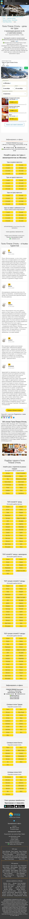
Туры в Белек (14, 865)
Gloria (21, 720)
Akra (21, 732)
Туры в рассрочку (14, 837)
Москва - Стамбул (13, 895)
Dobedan (8, 723)
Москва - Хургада (8, 889)
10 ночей (21, 167)
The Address (8, 777)
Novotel (8, 759)
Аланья (21, 506)
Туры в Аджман (14, 870)
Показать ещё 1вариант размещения (14, 124)
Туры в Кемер (6, 867)
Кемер (21, 509)
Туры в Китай (15, 856)
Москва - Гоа (15, 894)
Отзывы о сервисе (14, 839)
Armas (7, 732)
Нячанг (21, 538)
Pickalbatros (21, 756)
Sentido (21, 753)
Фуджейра (21, 526)
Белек (7, 509)
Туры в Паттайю (6, 871)
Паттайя (21, 529)
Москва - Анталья (21, 886)
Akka (8, 735)
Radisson (8, 756)
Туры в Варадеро (21, 873)
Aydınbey (8, 729)
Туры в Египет (5, 852)
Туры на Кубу (23, 852)
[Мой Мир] (14, 417)
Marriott (8, 788)
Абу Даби (21, 521)
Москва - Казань (21, 884)
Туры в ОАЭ (22, 859)
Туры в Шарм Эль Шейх (9, 868)
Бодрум (21, 512)
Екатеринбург (7, 476)
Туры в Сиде (8, 876)
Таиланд (8, 529)
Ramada (8, 782)
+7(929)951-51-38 (15, 238)
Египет (21, 515)
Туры (6, 0)
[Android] (9, 806)
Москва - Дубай (14, 892)
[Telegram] (7, 417)
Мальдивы (7, 546)
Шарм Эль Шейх (21, 518)
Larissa (21, 715)
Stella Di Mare (21, 750)
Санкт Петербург (21, 473)
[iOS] (20, 806)
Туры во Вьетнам (22, 856)
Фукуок (21, 541)
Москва (8, 473)
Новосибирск (8, 481)
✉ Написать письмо (14, 829)
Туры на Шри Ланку (14, 852)
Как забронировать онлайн (14, 836)
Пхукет (21, 535)
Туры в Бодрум (14, 867)
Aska (21, 729)
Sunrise (8, 750)
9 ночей (8, 167)
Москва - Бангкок (21, 889)
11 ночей (8, 170)
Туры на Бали (20, 876)
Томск (21, 490)
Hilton (21, 761)
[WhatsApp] (2, 417)
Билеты (13, 0)
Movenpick (21, 759)
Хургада (8, 518)
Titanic (7, 709)
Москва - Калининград (9, 884)
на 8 (13, 102)
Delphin (21, 723)
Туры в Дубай (22, 868)
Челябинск (21, 493)
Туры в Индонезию (22, 857)
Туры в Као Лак (14, 871)
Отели (9, 0)
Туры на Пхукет (23, 870)
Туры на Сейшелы (20, 854)
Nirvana (8, 712)
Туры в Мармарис (22, 865)
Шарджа (8, 526)
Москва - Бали (5, 895)
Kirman (7, 718)
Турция (8, 506)
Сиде (7, 512)
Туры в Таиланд (23, 851)
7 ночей (8, 165)
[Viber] (4, 417)
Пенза (7, 487)
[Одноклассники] (12, 417)
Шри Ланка (7, 544)
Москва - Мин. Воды (8, 886)
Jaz (8, 761)
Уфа (8, 479)
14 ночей (21, 173)
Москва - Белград (22, 895)
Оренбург (21, 484)
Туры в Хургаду (22, 867)
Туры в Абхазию (6, 851)
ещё (17, 99)
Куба (21, 544)
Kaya (21, 718)
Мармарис (7, 515)
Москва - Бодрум (8, 887)
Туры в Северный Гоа (8, 875)
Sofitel (21, 777)
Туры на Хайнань (8, 873)
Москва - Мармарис (20, 887)
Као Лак (8, 535)
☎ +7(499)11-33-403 (9, 147)
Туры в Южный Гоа (21, 875)
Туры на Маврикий (6, 856)
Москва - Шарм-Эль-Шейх (9, 891)
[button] (27, 72)
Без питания (12, 99)
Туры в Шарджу (6, 870)
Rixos (21, 709)
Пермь (21, 487)
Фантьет (8, 541)
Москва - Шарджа (22, 892)
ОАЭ (8, 521)
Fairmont (8, 794)
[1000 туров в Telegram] (14, 821)
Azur (8, 764)
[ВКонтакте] (9, 417)
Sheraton (8, 753)
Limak (7, 715)
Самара (8, 490)
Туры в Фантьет (23, 871)
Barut (21, 726)
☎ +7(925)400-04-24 (20, 147)
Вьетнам (8, 538)
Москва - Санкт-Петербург (19, 883)
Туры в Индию (14, 857)
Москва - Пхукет (22, 891)
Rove (21, 780)
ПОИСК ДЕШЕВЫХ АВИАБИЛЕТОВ (14, 231)
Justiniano (7, 720)
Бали (21, 546)
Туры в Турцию (14, 851)
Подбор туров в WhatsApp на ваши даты (14, 235)
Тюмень (8, 493)
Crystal (7, 726)
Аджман (21, 524)
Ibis (8, 791)
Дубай (7, 524)
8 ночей (21, 165)
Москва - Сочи (6, 883)
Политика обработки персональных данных (14, 842)
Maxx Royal (21, 712)
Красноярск (21, 481)
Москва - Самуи (6, 892)
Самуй (7, 532)
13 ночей (8, 173)
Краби (21, 532)
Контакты (14, 826)
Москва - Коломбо (6, 894)
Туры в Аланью (6, 865)
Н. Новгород (8, 484)
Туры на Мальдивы (8, 854)
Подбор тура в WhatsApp (15, 844)
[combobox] (14, 83)
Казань (21, 476)
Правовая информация (14, 841)
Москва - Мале (23, 894)
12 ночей (21, 170)
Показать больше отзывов (14, 410)
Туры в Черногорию (9, 859)
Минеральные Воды (21, 479)
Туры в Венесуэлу (6, 857)
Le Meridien (21, 788)
